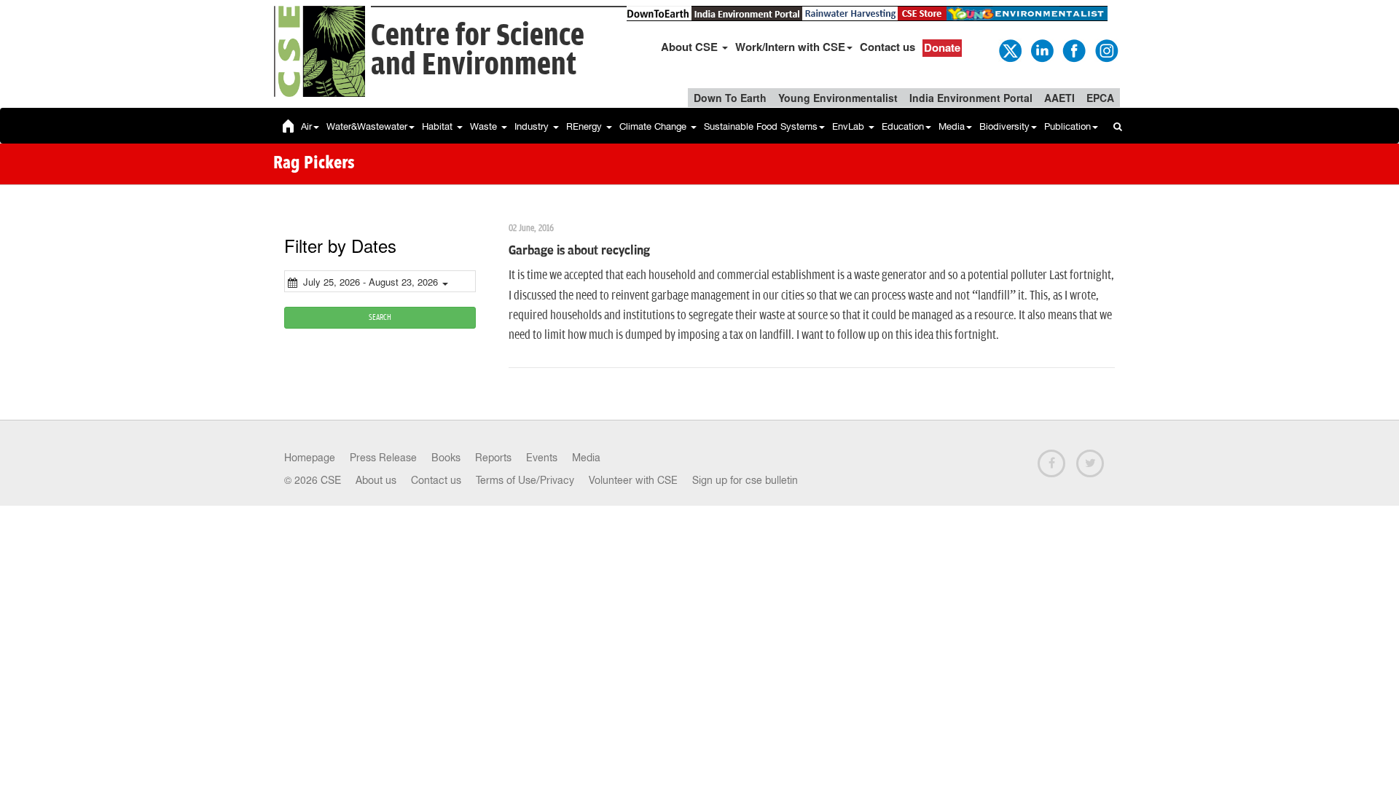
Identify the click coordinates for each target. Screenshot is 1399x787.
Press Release (383, 457)
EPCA (1100, 97)
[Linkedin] (1041, 49)
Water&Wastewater (366, 126)
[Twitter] (1009, 49)
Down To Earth (730, 97)
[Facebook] (1073, 49)
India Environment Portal (970, 97)
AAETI (1059, 97)
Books (446, 457)
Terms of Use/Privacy (525, 480)
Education (903, 126)
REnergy (585, 126)
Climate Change (654, 126)
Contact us (887, 47)
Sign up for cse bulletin (745, 480)
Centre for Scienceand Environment (477, 50)
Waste (485, 126)
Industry (533, 126)
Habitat (438, 126)
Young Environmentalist (838, 97)
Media (951, 126)
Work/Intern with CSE (790, 47)
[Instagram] (1105, 49)
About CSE (691, 47)
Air (306, 126)
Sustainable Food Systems (761, 126)
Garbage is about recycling (579, 250)
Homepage (309, 457)
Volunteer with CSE (633, 480)
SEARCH (380, 317)
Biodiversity (1004, 126)
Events (541, 457)
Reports (493, 457)
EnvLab (849, 126)
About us (376, 480)
